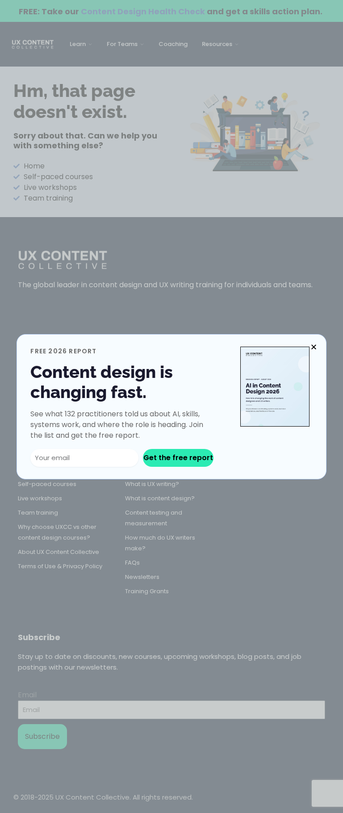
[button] (313, 347)
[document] (171, 406)
